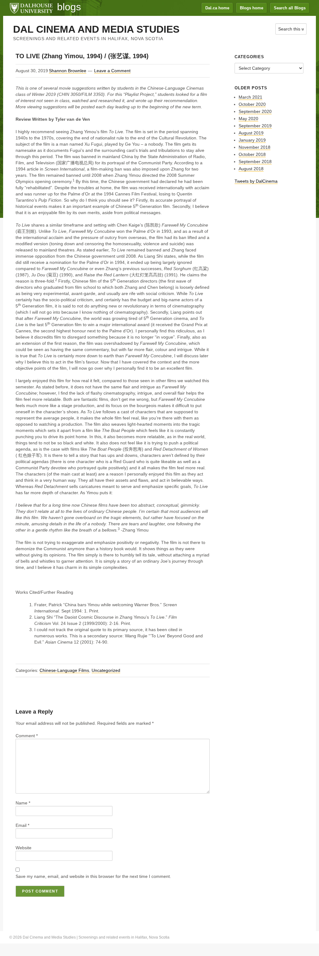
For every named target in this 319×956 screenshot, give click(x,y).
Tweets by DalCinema (256, 181)
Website (23, 847)
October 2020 (252, 104)
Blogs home (251, 8)
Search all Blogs (290, 8)
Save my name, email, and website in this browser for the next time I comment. (93, 876)
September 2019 (255, 125)
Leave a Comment (112, 70)
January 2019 (252, 140)
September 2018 (255, 161)
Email (22, 825)
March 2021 (250, 97)
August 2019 (251, 132)
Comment (27, 735)
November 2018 (254, 147)
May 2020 (248, 118)
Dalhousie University (31, 8)
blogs (69, 7)
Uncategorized (106, 670)
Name (23, 802)
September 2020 (255, 111)
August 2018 (251, 168)
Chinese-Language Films (64, 670)
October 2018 (252, 154)
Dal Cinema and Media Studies (96, 29)
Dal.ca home (217, 8)
